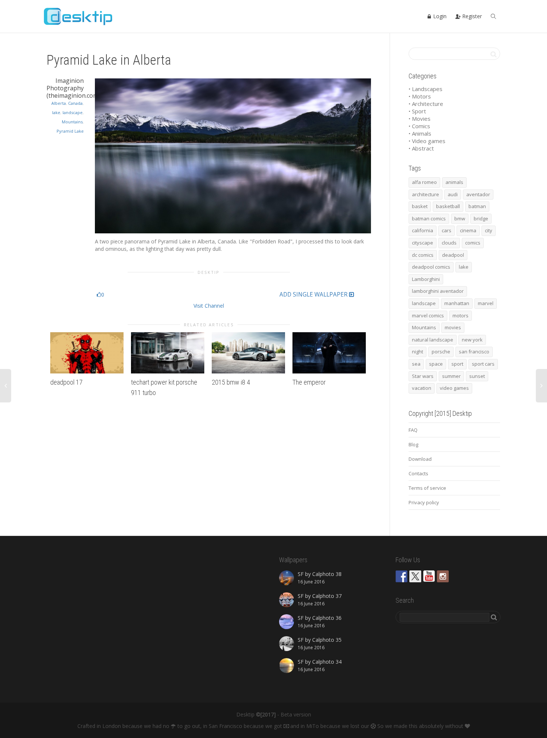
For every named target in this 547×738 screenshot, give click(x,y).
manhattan (456, 303)
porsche (441, 351)
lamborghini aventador (438, 291)
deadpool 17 (66, 382)
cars (446, 230)
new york (472, 339)
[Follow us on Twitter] (415, 576)
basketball (448, 206)
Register (471, 16)
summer (451, 376)
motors (460, 315)
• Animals (420, 133)
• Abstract (421, 148)
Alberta (58, 103)
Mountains (72, 121)
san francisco (474, 351)
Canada (75, 103)
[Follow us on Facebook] (401, 576)
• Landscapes (425, 89)
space (436, 363)
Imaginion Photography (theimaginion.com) (73, 88)
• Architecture (426, 103)
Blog (413, 444)
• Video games (427, 141)
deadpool (453, 255)
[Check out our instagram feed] (443, 576)
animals (454, 182)
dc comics (423, 255)
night (417, 351)
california (422, 230)
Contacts (418, 473)
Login (439, 16)
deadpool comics (431, 266)
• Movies (420, 118)
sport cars (483, 363)
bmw (459, 218)
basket (420, 206)
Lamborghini (426, 279)
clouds (449, 242)
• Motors (420, 96)
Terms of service (427, 488)
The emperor (309, 382)
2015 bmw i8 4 (231, 382)
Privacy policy (424, 502)
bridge (481, 218)
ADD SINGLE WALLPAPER (314, 294)
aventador (478, 194)
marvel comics (428, 315)
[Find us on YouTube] (429, 576)
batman (477, 206)
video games (454, 388)
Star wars (423, 376)
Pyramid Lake (70, 131)
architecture (425, 194)
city (488, 230)
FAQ (413, 430)
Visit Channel (208, 305)
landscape (73, 112)
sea (416, 363)
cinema (468, 230)
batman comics (429, 218)
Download (420, 459)
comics (472, 242)
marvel (485, 303)
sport (457, 363)
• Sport (417, 111)
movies (453, 327)
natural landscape (432, 339)
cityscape (422, 242)
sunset (477, 376)
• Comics (419, 126)
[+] (87, 352)
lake (56, 112)
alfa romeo (424, 182)
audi (453, 194)
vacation (421, 388)
